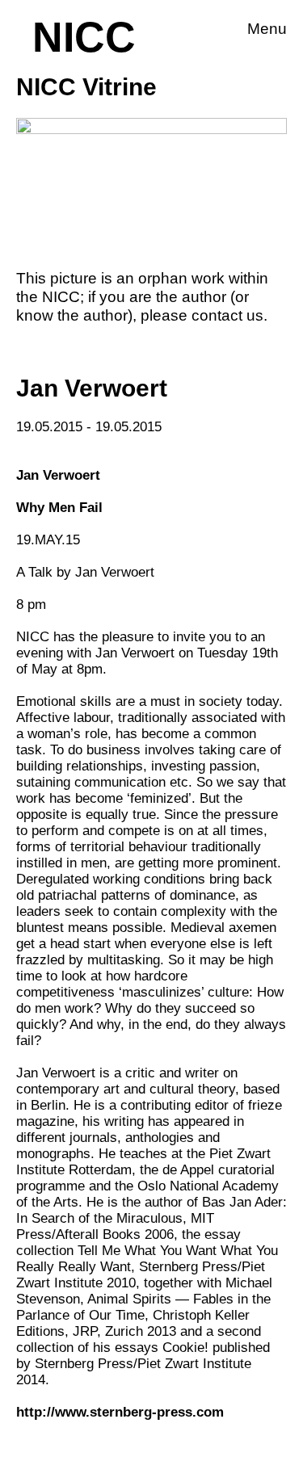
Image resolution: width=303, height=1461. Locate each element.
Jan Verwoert (58, 475)
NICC (84, 37)
